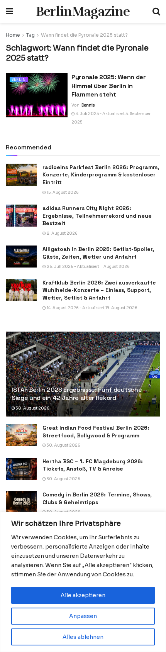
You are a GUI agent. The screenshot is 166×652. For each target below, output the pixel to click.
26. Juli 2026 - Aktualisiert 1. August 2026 (88, 266)
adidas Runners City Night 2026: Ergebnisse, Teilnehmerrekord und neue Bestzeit (97, 216)
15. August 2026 (62, 192)
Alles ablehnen (83, 636)
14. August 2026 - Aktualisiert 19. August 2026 (91, 307)
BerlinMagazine (83, 11)
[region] (83, 582)
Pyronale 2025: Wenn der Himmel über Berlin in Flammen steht (108, 85)
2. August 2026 (62, 233)
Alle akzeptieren (83, 595)
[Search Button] (156, 11)
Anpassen (83, 616)
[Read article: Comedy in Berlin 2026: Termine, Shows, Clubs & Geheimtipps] (21, 502)
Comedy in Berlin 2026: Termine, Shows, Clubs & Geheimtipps (97, 498)
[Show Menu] (9, 11)
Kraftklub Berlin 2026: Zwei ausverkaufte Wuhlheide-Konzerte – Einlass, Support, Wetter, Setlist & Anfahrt (99, 290)
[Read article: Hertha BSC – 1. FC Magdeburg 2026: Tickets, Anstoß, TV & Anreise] (21, 469)
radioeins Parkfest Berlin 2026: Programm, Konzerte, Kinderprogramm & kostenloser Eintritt (100, 175)
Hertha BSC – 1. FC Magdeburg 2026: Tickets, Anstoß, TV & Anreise (92, 465)
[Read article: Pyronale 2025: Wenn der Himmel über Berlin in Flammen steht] (37, 95)
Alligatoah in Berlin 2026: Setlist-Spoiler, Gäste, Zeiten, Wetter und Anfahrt (98, 253)
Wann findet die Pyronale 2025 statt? (84, 35)
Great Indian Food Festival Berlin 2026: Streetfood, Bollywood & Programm (95, 431)
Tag (30, 35)
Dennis (88, 105)
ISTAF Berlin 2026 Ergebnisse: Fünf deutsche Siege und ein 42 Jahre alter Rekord (77, 394)
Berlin (19, 79)
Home (13, 35)
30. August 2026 (32, 408)
